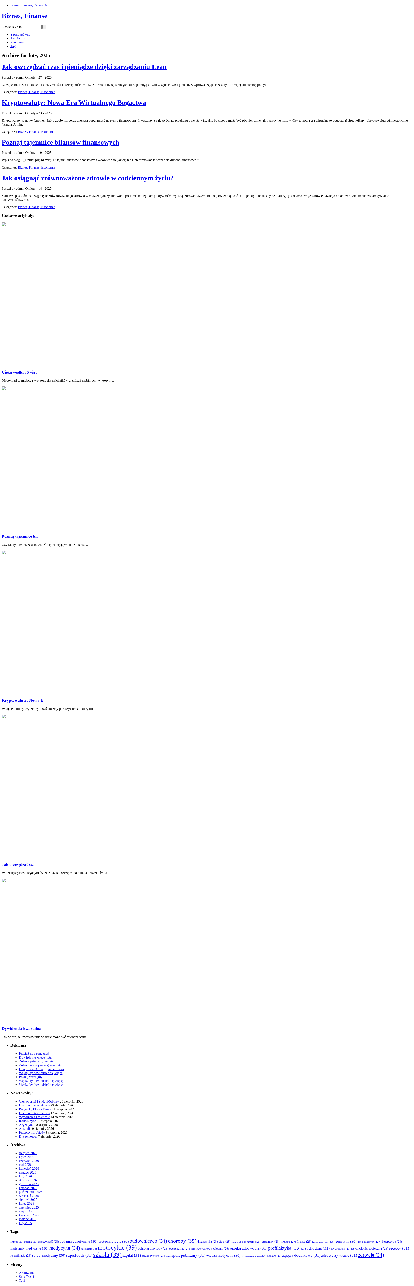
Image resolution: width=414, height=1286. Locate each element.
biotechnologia (113, 1241)
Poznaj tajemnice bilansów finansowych (60, 142)
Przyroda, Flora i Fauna (35, 1109)
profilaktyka (284, 1248)
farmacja (288, 1241)
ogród (196, 1249)
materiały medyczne (29, 1248)
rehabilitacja (20, 1255)
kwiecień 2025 (29, 1215)
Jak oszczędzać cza (18, 864)
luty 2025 (25, 1223)
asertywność (48, 1241)
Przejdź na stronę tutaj (34, 1053)
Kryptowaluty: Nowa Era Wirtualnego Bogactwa (74, 102)
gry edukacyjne (369, 1241)
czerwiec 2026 (29, 1161)
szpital (131, 1255)
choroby (182, 1241)
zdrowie (371, 1255)
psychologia (340, 1248)
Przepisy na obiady (32, 1132)
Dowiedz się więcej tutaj (35, 1057)
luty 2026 (25, 1176)
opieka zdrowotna (248, 1248)
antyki (16, 1241)
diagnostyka (207, 1241)
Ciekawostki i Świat (19, 372)
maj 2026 (25, 1164)
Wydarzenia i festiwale (34, 1117)
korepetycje (392, 1241)
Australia (25, 1128)
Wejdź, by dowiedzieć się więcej (41, 1073)
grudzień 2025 (29, 1184)
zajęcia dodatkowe (301, 1255)
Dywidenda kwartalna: (22, 1028)
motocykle (117, 1247)
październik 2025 (30, 1192)
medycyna (64, 1248)
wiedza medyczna (223, 1255)
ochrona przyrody (153, 1248)
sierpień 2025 (28, 1199)
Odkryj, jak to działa (50, 1069)
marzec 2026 (27, 1172)
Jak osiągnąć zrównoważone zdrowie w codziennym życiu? (88, 178)
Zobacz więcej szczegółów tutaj (40, 1065)
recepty (399, 1248)
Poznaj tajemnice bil (20, 536)
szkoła (107, 1254)
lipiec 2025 (26, 1203)
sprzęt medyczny (48, 1255)
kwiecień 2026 (29, 1168)
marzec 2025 (27, 1219)
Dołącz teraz (27, 1069)
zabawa (274, 1255)
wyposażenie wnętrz (254, 1256)
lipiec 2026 (26, 1157)
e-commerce (251, 1241)
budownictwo (148, 1241)
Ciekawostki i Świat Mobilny (39, 1101)
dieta (225, 1241)
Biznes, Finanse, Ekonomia (29, 5)
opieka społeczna (215, 1248)
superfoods (79, 1255)
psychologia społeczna (369, 1248)
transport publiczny (185, 1255)
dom (236, 1242)
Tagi (13, 46)
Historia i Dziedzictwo (34, 1105)
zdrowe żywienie (339, 1255)
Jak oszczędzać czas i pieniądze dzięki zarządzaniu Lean (84, 67)
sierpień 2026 (28, 1153)
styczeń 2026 (28, 1180)
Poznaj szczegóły (30, 1077)
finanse (304, 1241)
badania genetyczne (78, 1241)
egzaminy (271, 1241)
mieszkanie (89, 1249)
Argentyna (26, 1125)
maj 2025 (25, 1211)
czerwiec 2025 (29, 1207)
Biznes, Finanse (24, 16)
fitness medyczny (323, 1242)
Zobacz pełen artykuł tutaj (36, 1061)
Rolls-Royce (27, 1121)
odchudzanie (179, 1248)
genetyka (346, 1241)
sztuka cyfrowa (153, 1255)
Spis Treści (17, 42)
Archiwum (17, 38)
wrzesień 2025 (29, 1196)
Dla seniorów (28, 1136)
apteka (30, 1241)
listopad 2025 (28, 1188)
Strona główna (20, 34)
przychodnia (315, 1248)
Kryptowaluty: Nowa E (22, 700)
